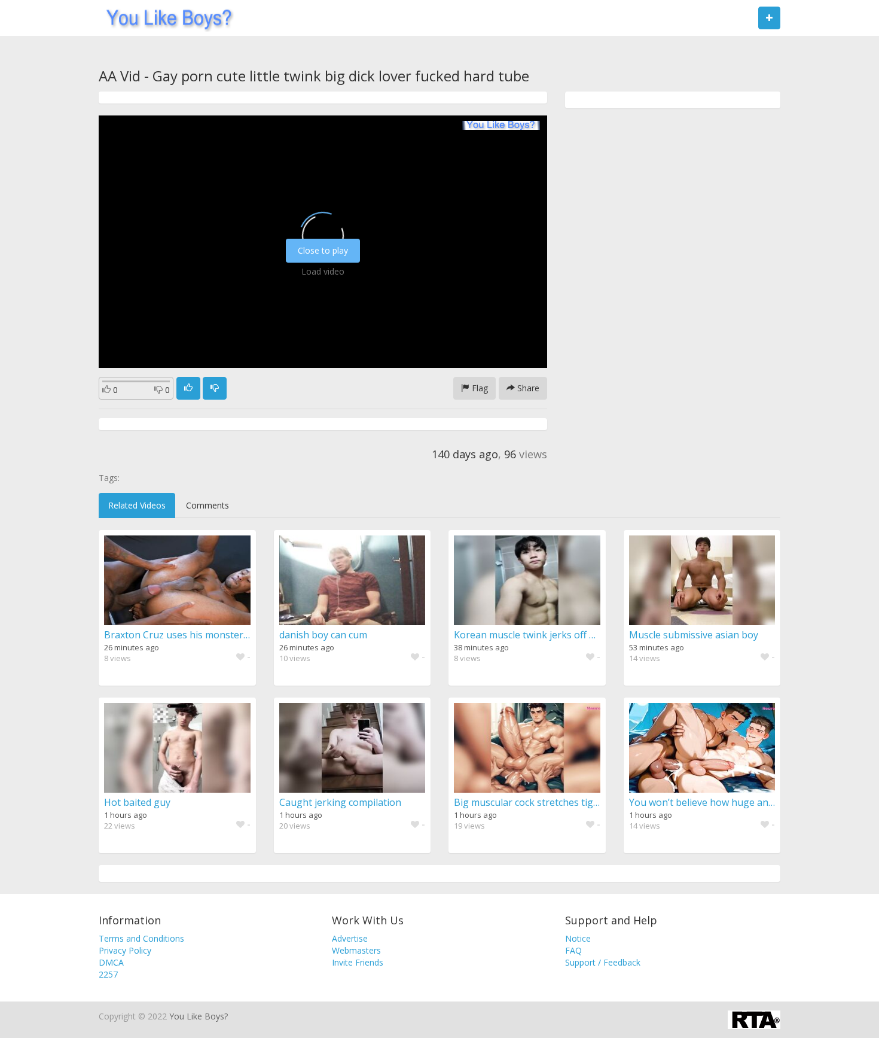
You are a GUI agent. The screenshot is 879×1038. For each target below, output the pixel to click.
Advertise (350, 938)
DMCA (111, 962)
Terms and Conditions (141, 938)
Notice (578, 938)
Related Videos (137, 505)
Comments (207, 505)
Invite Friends (357, 962)
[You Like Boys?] (165, 18)
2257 (108, 974)
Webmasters (356, 950)
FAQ (573, 950)
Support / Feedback (602, 962)
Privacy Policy (125, 950)
